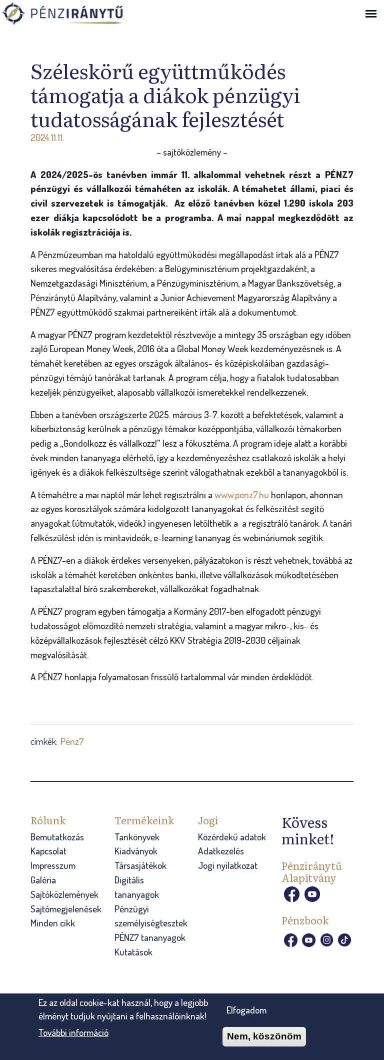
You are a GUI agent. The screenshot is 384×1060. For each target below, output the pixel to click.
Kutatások (133, 951)
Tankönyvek (137, 836)
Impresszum (53, 865)
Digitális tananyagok (136, 886)
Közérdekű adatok (232, 836)
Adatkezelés (221, 850)
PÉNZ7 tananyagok (150, 937)
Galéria (43, 879)
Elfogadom (246, 1009)
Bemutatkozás (57, 836)
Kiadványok (136, 850)
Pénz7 (72, 741)
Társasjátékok (140, 865)
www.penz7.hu (241, 494)
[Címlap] (77, 15)
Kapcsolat (48, 850)
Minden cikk (52, 922)
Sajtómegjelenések (66, 908)
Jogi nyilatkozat (228, 865)
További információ (73, 1032)
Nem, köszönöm (264, 1036)
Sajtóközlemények (64, 894)
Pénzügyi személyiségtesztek (151, 915)
